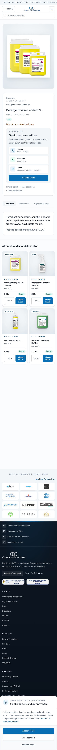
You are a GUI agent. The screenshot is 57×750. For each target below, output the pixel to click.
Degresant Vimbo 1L (13, 340)
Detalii (9, 301)
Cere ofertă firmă (32, 573)
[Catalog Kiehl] (28, 487)
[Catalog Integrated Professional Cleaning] (10, 514)
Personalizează (28, 744)
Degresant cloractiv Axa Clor (40, 284)
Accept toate (28, 731)
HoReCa (6, 644)
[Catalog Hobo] (46, 487)
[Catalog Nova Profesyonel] (46, 514)
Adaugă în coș (21, 301)
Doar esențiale (28, 737)
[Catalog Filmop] (28, 496)
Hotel (4, 648)
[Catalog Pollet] (46, 496)
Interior (5, 615)
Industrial (6, 662)
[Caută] (5, 15)
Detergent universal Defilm (40, 341)
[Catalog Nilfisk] (28, 505)
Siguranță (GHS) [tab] (41, 203)
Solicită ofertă (28, 178)
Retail (4, 653)
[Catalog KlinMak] (46, 505)
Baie (4, 606)
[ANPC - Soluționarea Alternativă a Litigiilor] (13, 582)
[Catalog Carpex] (28, 514)
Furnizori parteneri (10, 676)
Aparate (5, 625)
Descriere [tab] (9, 203)
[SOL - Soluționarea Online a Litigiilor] (37, 582)
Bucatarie (19, 101)
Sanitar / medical (10, 639)
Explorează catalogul (12, 573)
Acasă (9, 101)
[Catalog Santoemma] (10, 505)
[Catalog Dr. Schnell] (10, 496)
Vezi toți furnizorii (44, 479)
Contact (5, 681)
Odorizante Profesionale (13, 596)
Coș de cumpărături (11, 686)
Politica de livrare (9, 691)
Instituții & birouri (9, 658)
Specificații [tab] (24, 203)
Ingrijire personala (10, 601)
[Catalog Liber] (10, 487)
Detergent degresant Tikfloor (13, 284)
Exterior (5, 620)
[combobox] (30, 15)
